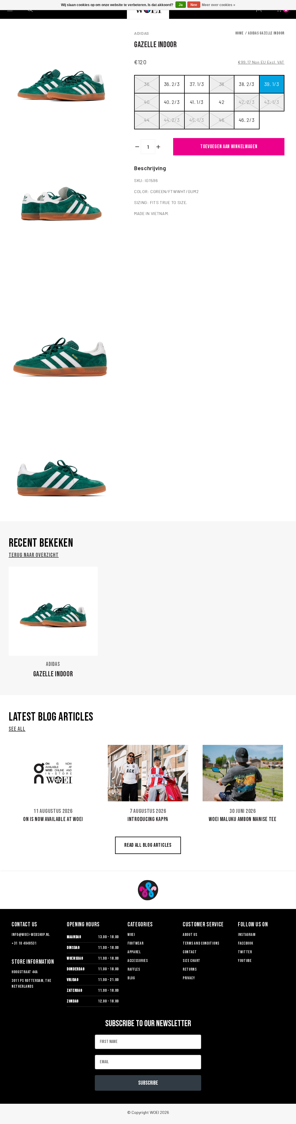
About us (190, 934)
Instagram (246, 934)
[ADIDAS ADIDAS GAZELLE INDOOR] (53, 611)
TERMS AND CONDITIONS (201, 943)
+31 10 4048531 (24, 943)
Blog (131, 978)
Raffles (133, 969)
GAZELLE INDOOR (53, 674)
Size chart (191, 960)
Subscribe (148, 1082)
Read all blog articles (147, 845)
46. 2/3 (247, 120)
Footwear (135, 943)
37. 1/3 (197, 84)
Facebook (245, 943)
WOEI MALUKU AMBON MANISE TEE (243, 819)
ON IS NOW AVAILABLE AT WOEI (53, 819)
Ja (181, 5)
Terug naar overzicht (34, 555)
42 (221, 102)
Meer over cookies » (218, 5)
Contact (190, 951)
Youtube (245, 960)
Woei (131, 934)
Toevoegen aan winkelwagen (229, 147)
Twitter (245, 951)
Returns (190, 969)
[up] (158, 147)
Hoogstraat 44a (25, 971)
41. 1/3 (197, 102)
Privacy (189, 978)
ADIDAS (141, 33)
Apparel (134, 951)
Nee (193, 5)
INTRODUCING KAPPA (147, 819)
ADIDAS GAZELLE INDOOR (266, 33)
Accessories (137, 960)
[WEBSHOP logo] (148, 890)
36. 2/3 (172, 84)
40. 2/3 (172, 102)
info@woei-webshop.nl (31, 934)
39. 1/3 (271, 84)
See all (17, 729)
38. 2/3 (246, 84)
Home (239, 33)
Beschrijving (150, 167)
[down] (137, 147)
